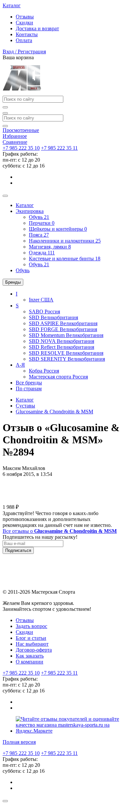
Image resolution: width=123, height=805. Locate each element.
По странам (29, 388)
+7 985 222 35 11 (59, 148)
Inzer (41, 299)
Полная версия (19, 742)
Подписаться (18, 550)
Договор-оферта (34, 650)
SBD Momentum (66, 335)
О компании (29, 661)
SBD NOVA (61, 341)
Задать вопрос (31, 626)
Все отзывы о (60, 531)
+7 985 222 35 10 (21, 148)
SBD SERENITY (67, 359)
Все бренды (29, 382)
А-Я (20, 365)
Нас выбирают (32, 644)
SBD (53, 317)
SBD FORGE (63, 329)
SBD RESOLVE (66, 353)
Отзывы (25, 16)
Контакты (27, 34)
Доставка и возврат (37, 28)
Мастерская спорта (58, 376)
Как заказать (30, 656)
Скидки (24, 22)
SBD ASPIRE (63, 323)
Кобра (44, 371)
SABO (44, 311)
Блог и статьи (31, 638)
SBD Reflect (61, 347)
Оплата (24, 40)
